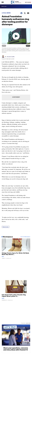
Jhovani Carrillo (11, 56)
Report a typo (6, 226)
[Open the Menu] (2, 2)
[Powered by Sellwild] (28, 323)
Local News (6, 13)
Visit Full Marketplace (25, 236)
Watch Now (27, 2)
